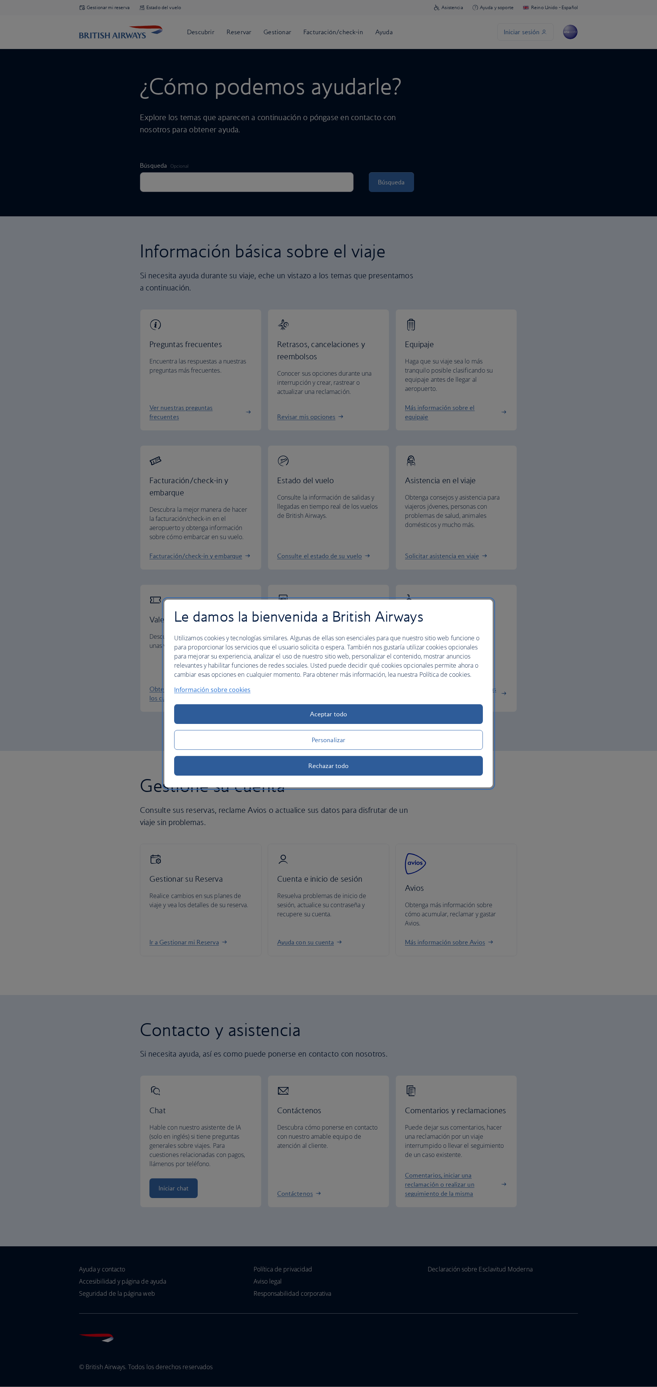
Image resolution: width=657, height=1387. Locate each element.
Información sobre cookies (212, 690)
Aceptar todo (328, 714)
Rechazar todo (328, 766)
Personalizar (328, 740)
